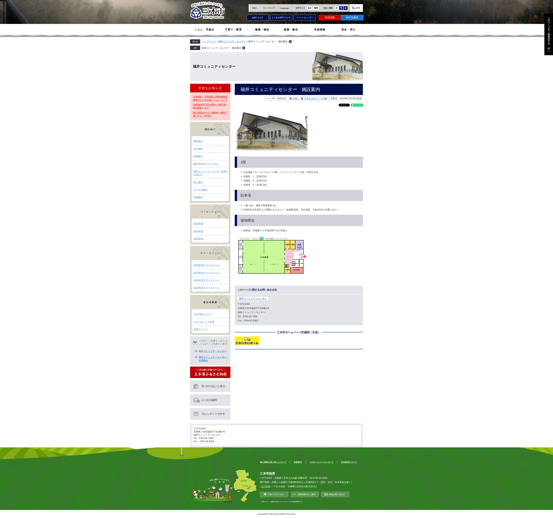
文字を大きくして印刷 (315, 98)
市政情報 (319, 29)
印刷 (295, 98)
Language (284, 8)
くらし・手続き (205, 29)
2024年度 (198, 231)
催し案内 (198, 182)
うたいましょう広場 (203, 322)
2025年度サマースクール (206, 273)
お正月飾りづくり (202, 314)
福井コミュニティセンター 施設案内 (221, 48)
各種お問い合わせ (337, 494)
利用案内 (198, 156)
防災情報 (330, 17)
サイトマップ (268, 8)
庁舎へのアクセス (276, 494)
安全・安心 (348, 29)
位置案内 (198, 197)
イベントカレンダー (304, 17)
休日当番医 (352, 17)
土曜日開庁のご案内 (306, 494)
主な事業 (198, 149)
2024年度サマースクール (206, 280)
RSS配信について (349, 462)
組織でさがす (257, 17)
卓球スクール (200, 329)
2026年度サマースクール (206, 265)
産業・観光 (291, 29)
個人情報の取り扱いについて (273, 462)
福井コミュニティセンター (232, 41)
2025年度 (198, 223)
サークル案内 (200, 190)
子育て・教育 (233, 29)
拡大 (310, 8)
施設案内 (198, 141)
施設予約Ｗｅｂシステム (206, 164)
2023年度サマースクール (206, 288)
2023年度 (198, 239)
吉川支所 (265, 486)
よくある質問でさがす (281, 17)
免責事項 (298, 462)
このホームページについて (321, 462)
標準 (316, 8)
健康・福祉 (262, 29)
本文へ (255, 8)
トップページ (209, 41)
